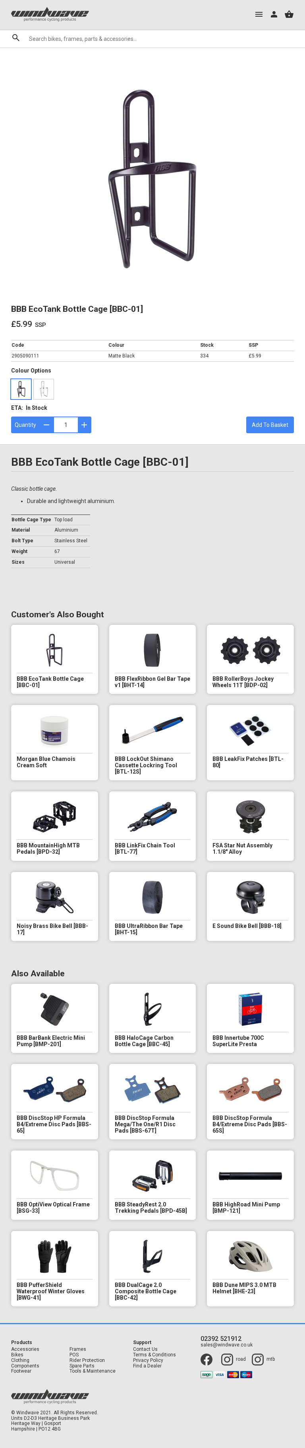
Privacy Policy (148, 1360)
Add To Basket (270, 425)
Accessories (25, 1349)
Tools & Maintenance (92, 1371)
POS (74, 1355)
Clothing (20, 1360)
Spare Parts (82, 1366)
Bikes (17, 1355)
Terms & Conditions (154, 1355)
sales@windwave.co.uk (227, 1345)
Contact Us (145, 1349)
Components (25, 1366)
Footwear (21, 1371)
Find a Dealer (147, 1366)
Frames (77, 1349)
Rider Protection (87, 1360)
